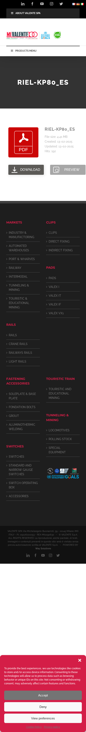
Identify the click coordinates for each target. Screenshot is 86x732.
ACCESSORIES (19, 496)
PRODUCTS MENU (26, 50)
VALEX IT (55, 295)
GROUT (14, 416)
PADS (52, 278)
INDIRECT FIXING (61, 250)
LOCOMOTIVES (59, 430)
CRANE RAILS (18, 344)
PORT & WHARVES (22, 259)
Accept (43, 695)
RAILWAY (15, 268)
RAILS (13, 335)
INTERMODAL (18, 276)
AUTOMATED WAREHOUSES (19, 248)
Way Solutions (43, 548)
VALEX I (54, 287)
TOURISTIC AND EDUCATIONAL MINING (60, 393)
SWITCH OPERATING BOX (23, 485)
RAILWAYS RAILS (20, 352)
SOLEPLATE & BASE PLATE (22, 396)
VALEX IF (55, 304)
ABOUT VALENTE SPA (27, 13)
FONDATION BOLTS (22, 407)
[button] (80, 660)
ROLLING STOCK (60, 439)
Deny (43, 707)
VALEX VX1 (56, 313)
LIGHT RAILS (17, 361)
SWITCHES (16, 456)
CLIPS (53, 232)
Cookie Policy (34, 727)
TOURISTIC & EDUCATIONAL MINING (19, 303)
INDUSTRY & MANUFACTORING (21, 235)
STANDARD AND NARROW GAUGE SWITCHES (21, 470)
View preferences (43, 718)
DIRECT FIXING (59, 241)
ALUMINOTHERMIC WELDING (22, 427)
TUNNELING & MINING (19, 287)
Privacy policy (52, 727)
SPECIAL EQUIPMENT (57, 450)
